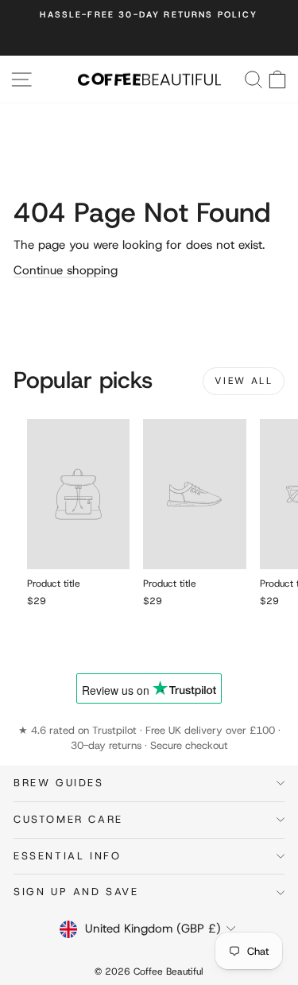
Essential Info (67, 856)
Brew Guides (59, 782)
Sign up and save (76, 891)
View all (244, 380)
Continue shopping (66, 270)
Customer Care (68, 819)
